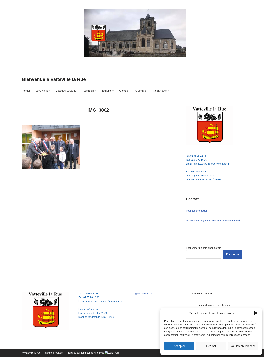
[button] (256, 313)
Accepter (179, 346)
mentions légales (54, 352)
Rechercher (232, 254)
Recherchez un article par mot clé (203, 248)
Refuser (211, 346)
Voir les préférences (243, 346)
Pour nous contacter (196, 210)
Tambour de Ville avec (93, 352)
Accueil (26, 90)
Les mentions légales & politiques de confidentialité (213, 220)
